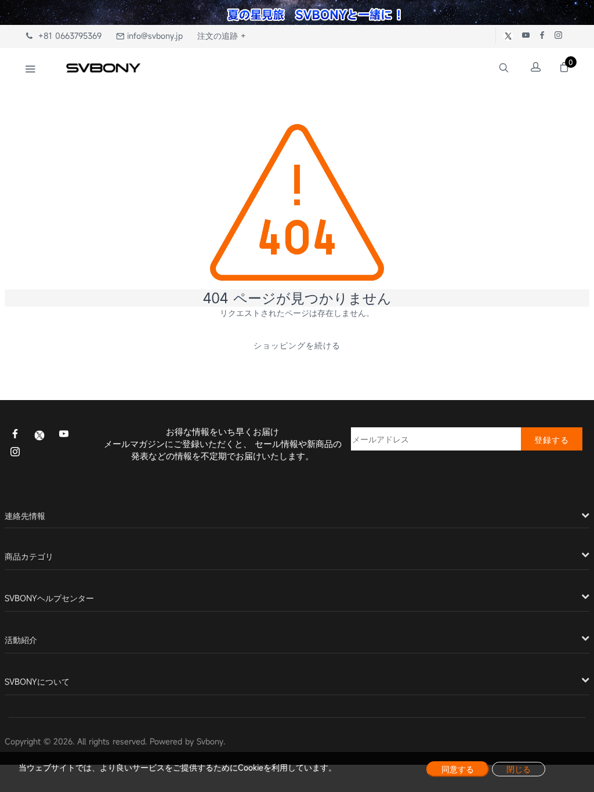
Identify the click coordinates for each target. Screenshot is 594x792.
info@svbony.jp (153, 35)
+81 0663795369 (67, 35)
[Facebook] (15, 434)
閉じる (518, 769)
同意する (457, 769)
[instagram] (15, 452)
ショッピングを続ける (297, 345)
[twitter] (39, 434)
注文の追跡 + (221, 35)
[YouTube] (63, 434)
